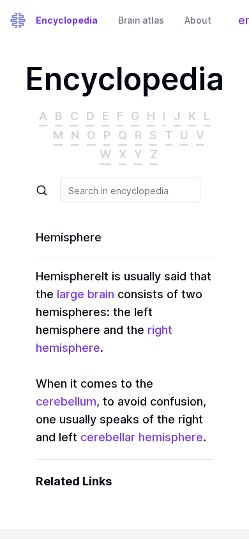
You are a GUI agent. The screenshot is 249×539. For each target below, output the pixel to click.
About (198, 20)
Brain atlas (141, 20)
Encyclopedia (67, 20)
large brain (85, 294)
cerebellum (66, 401)
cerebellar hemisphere (141, 437)
